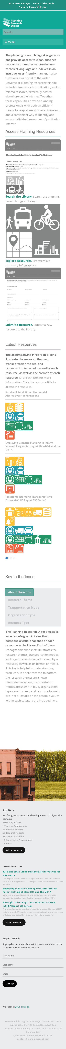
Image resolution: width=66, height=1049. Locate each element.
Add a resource (14, 850)
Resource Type (18, 623)
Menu (11, 41)
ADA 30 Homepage (19, 3)
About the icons (19, 592)
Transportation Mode (23, 607)
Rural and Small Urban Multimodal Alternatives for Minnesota (26, 394)
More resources (14, 922)
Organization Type (21, 615)
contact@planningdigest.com (33, 1039)
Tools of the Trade (43, 3)
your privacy (22, 1006)
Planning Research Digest (33, 6)
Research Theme (20, 600)
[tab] (19, 592)
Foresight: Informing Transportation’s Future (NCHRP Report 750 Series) (28, 498)
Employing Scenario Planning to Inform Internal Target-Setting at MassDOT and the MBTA (33, 446)
